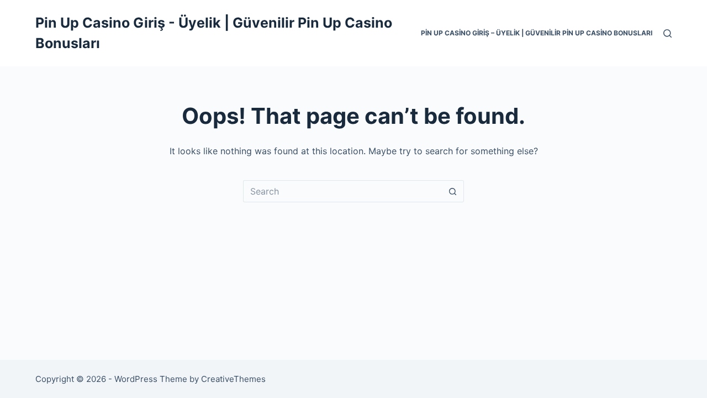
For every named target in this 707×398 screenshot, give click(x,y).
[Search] (667, 33)
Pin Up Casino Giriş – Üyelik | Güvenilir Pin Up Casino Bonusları (536, 33)
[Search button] (453, 191)
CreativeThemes (233, 379)
